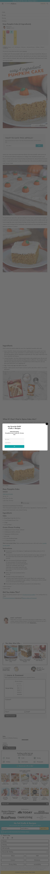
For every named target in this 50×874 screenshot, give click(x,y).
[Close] (47, 424)
